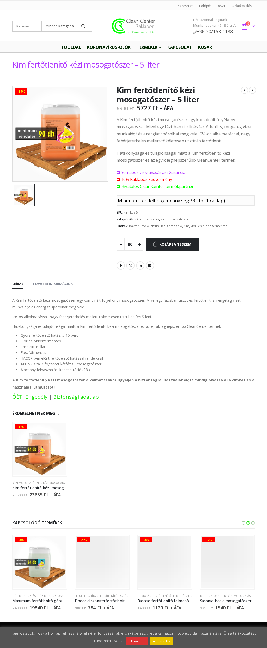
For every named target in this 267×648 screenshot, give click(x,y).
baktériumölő (139, 226)
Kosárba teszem (175, 244)
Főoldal (71, 47)
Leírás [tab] (17, 283)
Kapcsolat (185, 5)
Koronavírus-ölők (109, 47)
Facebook (121, 265)
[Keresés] (83, 26)
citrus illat (157, 226)
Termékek (147, 47)
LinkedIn (140, 265)
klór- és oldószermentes (209, 226)
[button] (243, 523)
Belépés (205, 5)
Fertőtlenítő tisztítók (115, 596)
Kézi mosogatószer (175, 219)
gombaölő (174, 226)
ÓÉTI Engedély (29, 396)
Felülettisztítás (86, 596)
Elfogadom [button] (137, 641)
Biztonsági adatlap (76, 396)
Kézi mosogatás (147, 219)
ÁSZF (222, 5)
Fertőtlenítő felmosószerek (174, 596)
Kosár (205, 47)
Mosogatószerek (213, 596)
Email (150, 265)
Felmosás (144, 596)
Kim (186, 226)
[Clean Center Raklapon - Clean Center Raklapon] (133, 26)
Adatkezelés (242, 5)
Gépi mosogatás (24, 596)
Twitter (130, 265)
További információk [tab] (53, 283)
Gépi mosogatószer (52, 596)
